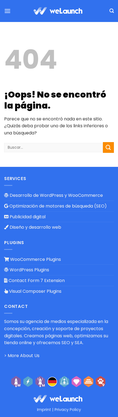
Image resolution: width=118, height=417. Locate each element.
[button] (7, 11)
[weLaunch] (59, 10)
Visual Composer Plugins (34, 291)
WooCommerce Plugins (35, 259)
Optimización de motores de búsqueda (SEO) (57, 206)
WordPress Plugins (29, 270)
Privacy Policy (68, 409)
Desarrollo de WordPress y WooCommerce (56, 195)
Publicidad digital (27, 217)
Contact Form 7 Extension (36, 280)
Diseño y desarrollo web (35, 227)
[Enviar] (108, 147)
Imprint (44, 409)
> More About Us (22, 355)
